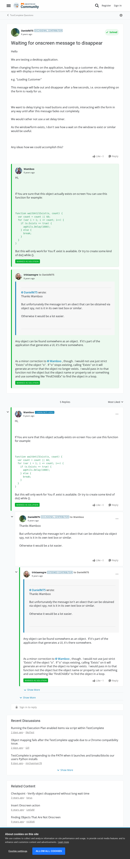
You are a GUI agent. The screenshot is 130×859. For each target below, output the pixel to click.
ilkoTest (30, 732)
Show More (33, 689)
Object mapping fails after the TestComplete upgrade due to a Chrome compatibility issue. (64, 741)
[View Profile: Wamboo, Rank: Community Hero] (18, 414)
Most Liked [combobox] (115, 402)
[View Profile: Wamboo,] (18, 170)
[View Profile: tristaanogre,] (18, 276)
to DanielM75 (46, 274)
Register (106, 5)
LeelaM (30, 809)
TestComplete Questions (21, 15)
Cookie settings (17, 851)
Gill (27, 747)
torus (29, 797)
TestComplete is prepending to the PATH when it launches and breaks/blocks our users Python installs (62, 757)
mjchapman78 (34, 763)
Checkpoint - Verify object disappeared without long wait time (50, 793)
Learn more (63, 842)
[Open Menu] (121, 15)
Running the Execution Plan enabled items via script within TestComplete (57, 728)
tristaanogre (31, 274)
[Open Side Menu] (8, 5)
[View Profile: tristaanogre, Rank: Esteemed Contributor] (26, 574)
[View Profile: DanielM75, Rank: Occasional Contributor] (15, 32)
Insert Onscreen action (25, 805)
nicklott (30, 821)
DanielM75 (27, 30)
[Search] (97, 6)
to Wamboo (77, 517)
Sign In (118, 5)
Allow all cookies (49, 851)
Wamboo (29, 169)
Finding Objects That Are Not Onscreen (36, 817)
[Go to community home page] (26, 6)
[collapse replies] (8, 412)
